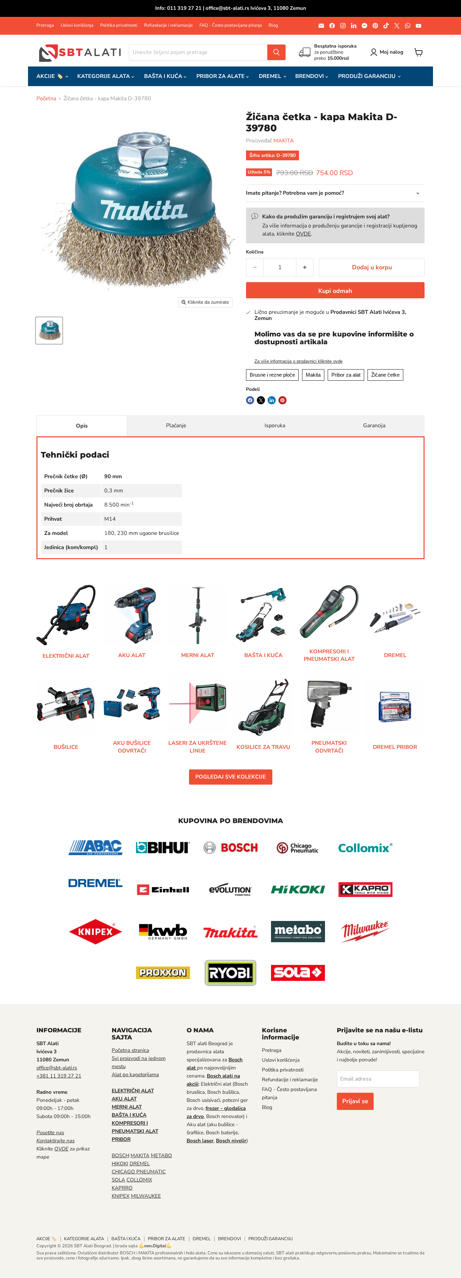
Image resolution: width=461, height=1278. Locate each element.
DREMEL (270, 76)
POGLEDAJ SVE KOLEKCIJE (230, 777)
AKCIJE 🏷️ (50, 76)
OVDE (303, 234)
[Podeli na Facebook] (250, 400)
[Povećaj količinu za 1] (305, 267)
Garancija (374, 425)
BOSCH (120, 1155)
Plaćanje (176, 425)
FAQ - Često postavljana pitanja (230, 25)
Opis (82, 426)
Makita (313, 375)
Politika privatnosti (118, 25)
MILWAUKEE (146, 1196)
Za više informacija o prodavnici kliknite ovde (298, 361)
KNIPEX (121, 1196)
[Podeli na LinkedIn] (272, 400)
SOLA (118, 1179)
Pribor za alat (345, 375)
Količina (255, 252)
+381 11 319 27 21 (58, 1075)
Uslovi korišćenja (77, 25)
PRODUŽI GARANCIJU (367, 76)
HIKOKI (120, 1163)
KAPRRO (122, 1188)
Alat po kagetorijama (135, 1074)
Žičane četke (385, 375)
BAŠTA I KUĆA (164, 76)
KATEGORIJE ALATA (104, 76)
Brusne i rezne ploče (272, 375)
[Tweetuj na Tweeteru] (261, 400)
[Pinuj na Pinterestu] (282, 400)
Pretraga (45, 25)
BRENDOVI (310, 76)
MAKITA (283, 140)
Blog (273, 25)
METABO (161, 1155)
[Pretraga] (276, 52)
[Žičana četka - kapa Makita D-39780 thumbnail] (49, 330)
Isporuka (275, 425)
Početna (46, 99)
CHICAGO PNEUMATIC (139, 1171)
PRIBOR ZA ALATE (221, 76)
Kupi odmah (335, 291)
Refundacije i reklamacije (168, 25)
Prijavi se (355, 1101)
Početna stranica (130, 1050)
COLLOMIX (139, 1179)
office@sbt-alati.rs (56, 1067)
